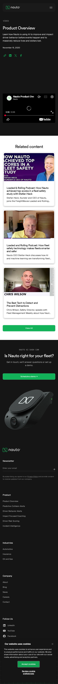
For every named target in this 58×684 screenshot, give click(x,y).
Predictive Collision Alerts (14, 506)
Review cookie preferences (28, 672)
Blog (5, 587)
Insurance (7, 554)
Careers (6, 597)
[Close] (52, 644)
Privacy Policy (32, 476)
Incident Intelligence (11, 526)
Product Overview (10, 501)
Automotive (8, 549)
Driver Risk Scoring (11, 521)
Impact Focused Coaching (14, 516)
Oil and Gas (8, 559)
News (5, 592)
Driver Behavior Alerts (12, 511)
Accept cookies (29, 664)
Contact (6, 602)
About (5, 582)
